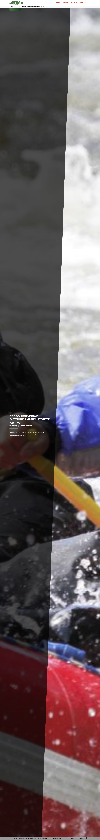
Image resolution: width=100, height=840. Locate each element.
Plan (86, 2)
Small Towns (74, 2)
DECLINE (72, 838)
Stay (53, 2)
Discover (58, 2)
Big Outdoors (66, 2)
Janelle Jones (26, 426)
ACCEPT (81, 838)
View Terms (58, 838)
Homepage (11, 6)
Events (81, 2)
